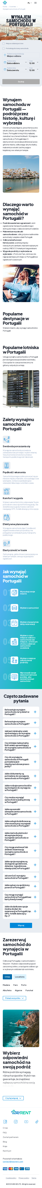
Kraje (5, 1146)
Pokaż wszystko (12, 998)
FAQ (5, 1132)
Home (5, 6)
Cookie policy (11, 1178)
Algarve (18, 990)
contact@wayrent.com (13, 1161)
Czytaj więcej (11, 1098)
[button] (21, 712)
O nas (5, 1128)
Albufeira (7, 990)
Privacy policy (24, 1178)
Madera (6, 985)
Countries (12, 6)
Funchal (29, 990)
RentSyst (7, 1151)
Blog (5, 1141)
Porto (23, 985)
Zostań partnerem (10, 1137)
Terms (34, 1178)
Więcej (21, 925)
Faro (15, 985)
